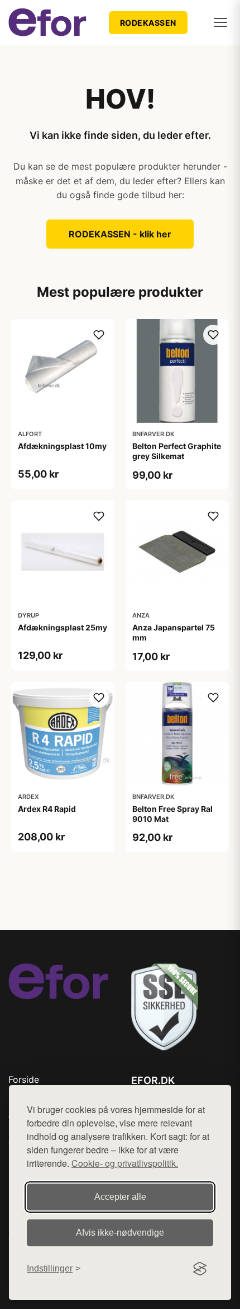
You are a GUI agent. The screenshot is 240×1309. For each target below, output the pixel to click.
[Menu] (220, 22)
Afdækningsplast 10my (62, 446)
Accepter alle (120, 1197)
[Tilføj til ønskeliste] (99, 335)
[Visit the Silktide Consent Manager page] (199, 1268)
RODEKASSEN (148, 22)
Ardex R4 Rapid (47, 809)
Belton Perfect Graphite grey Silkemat (176, 451)
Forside (23, 1079)
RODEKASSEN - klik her (120, 234)
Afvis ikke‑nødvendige (120, 1232)
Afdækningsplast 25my (62, 627)
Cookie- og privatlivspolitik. (124, 1163)
